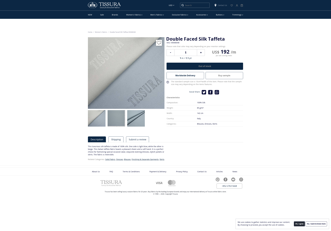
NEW (90, 14)
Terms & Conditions (131, 171)
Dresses (119, 159)
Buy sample (224, 75)
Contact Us (222, 5)
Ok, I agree (299, 224)
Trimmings (237, 14)
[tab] (97, 139)
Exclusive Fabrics (179, 14)
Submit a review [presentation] (137, 139)
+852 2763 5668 (229, 186)
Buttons (219, 14)
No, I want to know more (316, 224)
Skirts (162, 159)
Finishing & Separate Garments (145, 159)
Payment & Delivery (157, 171)
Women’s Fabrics (133, 14)
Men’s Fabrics (156, 14)
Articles (219, 171)
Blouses (127, 159)
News (234, 171)
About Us (96, 171)
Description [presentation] (97, 139)
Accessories (201, 14)
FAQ (111, 171)
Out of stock (204, 66)
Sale (102, 14)
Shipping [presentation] (116, 139)
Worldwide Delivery (185, 75)
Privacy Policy (182, 171)
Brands (115, 14)
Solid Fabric (110, 159)
